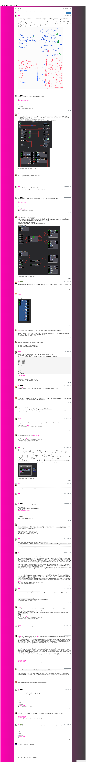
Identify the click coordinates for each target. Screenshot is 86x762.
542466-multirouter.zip (21, 375)
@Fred (19, 690)
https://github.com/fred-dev (21, 581)
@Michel (19, 330)
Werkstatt (16, 5)
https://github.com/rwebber (21, 107)
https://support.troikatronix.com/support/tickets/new (25, 102)
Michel (19, 281)
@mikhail (19, 607)
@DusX (19, 217)
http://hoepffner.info (26, 425)
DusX (18, 95)
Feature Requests (19, 12)
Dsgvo (77, 0)
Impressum (80, 0)
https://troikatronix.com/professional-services (24, 100)
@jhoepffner (22, 387)
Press (74, 0)
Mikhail (19, 15)
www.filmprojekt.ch (24, 287)
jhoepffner (19, 351)
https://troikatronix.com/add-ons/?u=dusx (23, 703)
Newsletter (22, 5)
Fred (18, 552)
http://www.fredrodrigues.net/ (22, 580)
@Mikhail (19, 294)
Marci (19, 340)
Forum (7, 5)
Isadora (19, 681)
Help (11, 5)
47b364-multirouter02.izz (37, 435)
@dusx (19, 713)
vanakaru (19, 625)
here (37, 636)
